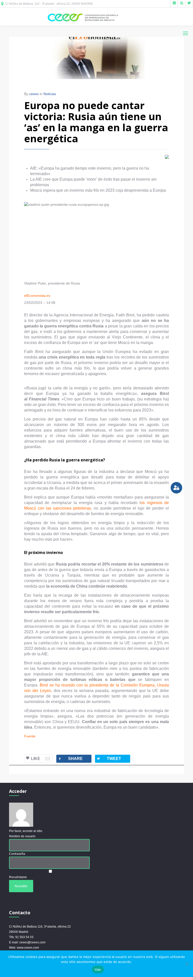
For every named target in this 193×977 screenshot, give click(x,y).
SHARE (70, 758)
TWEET (108, 758)
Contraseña (17, 854)
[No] (186, 963)
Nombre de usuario (22, 836)
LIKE (40, 758)
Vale (97, 969)
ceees (34, 94)
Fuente (29, 736)
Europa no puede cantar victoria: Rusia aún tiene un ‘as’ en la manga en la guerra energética (96, 121)
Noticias (49, 94)
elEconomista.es (37, 296)
